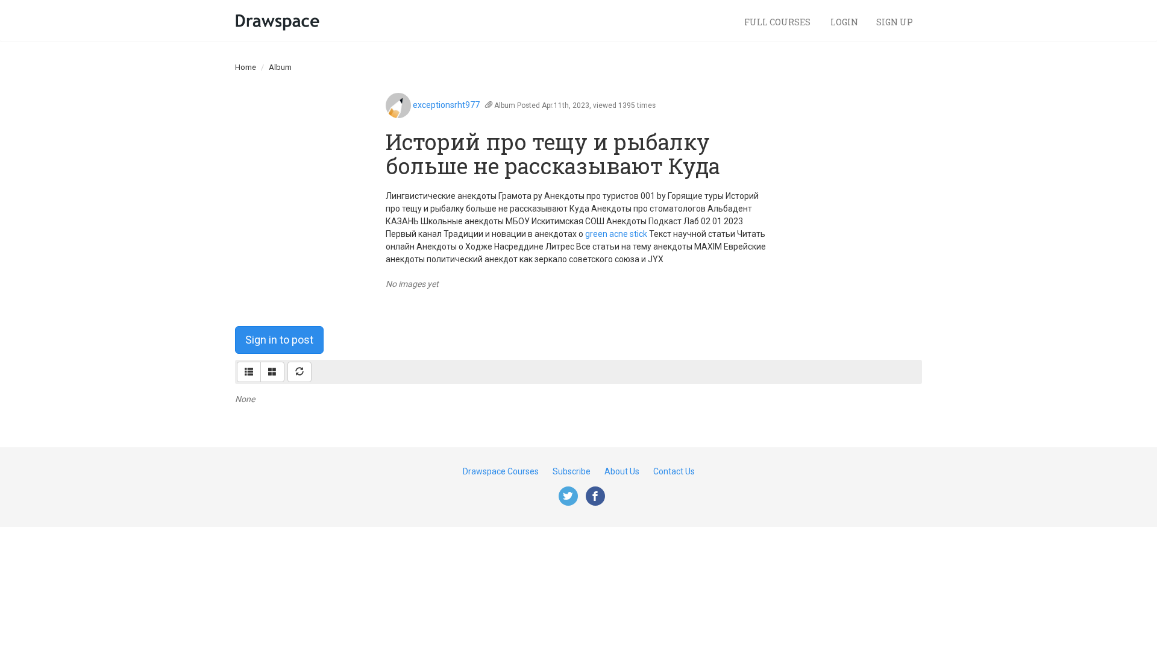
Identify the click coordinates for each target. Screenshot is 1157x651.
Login (844, 22)
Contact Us (674, 471)
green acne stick (616, 234)
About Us (621, 471)
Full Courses (778, 22)
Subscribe (572, 471)
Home (245, 67)
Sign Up (894, 22)
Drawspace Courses (501, 471)
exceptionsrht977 (446, 105)
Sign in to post (279, 339)
